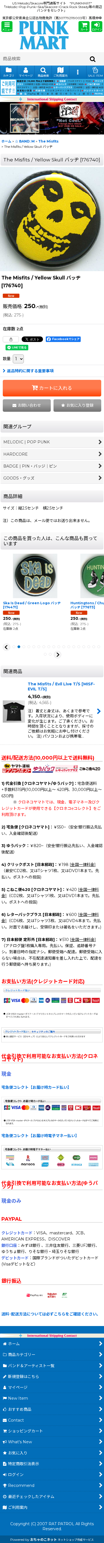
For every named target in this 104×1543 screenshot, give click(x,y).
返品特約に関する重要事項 (30, 370)
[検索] (93, 59)
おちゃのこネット (43, 1539)
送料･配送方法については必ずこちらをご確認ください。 (50, 1314)
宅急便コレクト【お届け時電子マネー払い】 (40, 1135)
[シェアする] (11, 339)
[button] (6, 26)
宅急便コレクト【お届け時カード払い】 (36, 1087)
